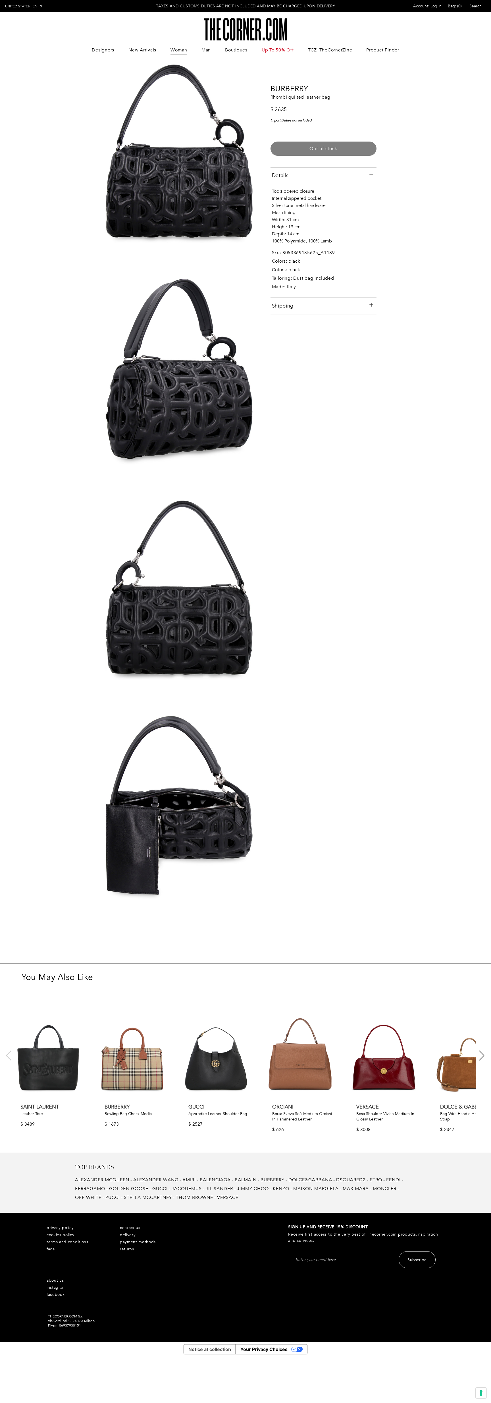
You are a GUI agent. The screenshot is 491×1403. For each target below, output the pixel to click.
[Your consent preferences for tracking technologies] (481, 1393)
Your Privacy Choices (264, 1349)
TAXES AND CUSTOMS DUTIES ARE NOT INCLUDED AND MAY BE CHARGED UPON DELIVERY (245, 6)
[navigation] (23, 6)
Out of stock (323, 149)
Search (475, 6)
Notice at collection (209, 1349)
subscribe (417, 1260)
